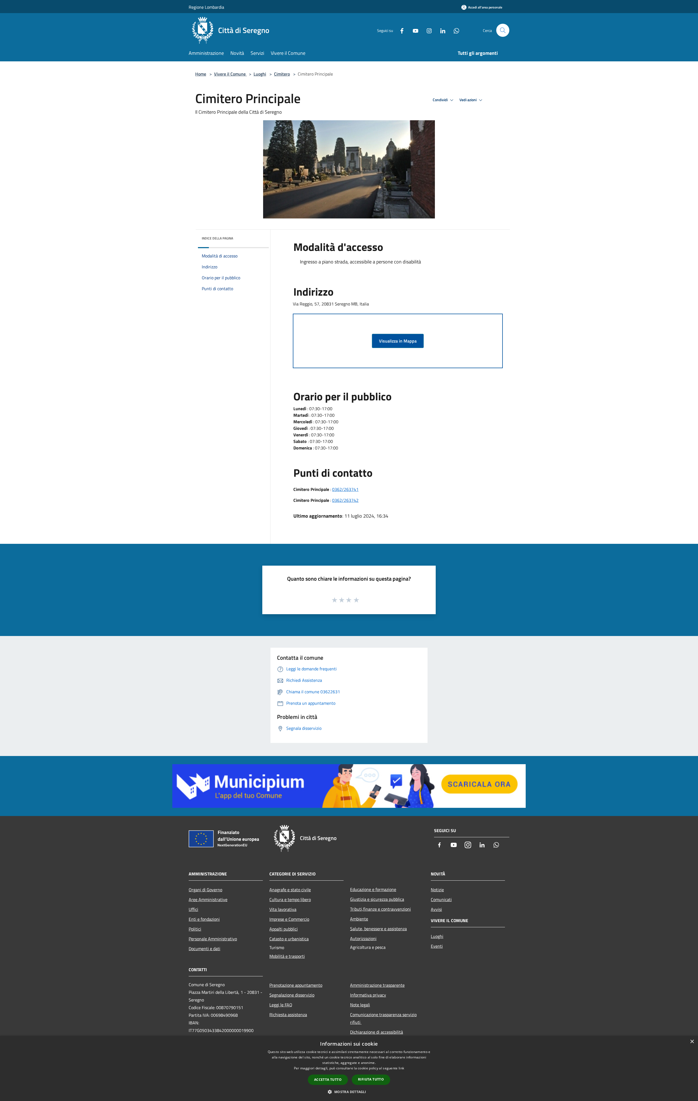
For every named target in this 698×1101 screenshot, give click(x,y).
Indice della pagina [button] (217, 238)
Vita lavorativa (282, 909)
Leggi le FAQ (280, 1004)
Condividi (441, 100)
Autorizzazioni (363, 938)
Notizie (437, 889)
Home (200, 74)
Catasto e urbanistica (289, 938)
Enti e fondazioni (204, 919)
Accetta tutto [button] (328, 1079)
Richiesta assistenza (288, 1014)
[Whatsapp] (454, 30)
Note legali (360, 1004)
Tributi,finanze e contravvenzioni (380, 909)
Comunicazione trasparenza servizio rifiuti (383, 1018)
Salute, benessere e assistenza (378, 928)
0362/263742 (345, 500)
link (401, 1068)
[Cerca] (502, 30)
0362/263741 (345, 489)
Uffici (193, 909)
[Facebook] (399, 30)
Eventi (437, 946)
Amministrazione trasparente (377, 985)
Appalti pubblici (283, 929)
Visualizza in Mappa (398, 341)
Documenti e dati (204, 948)
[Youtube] (413, 30)
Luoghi (260, 74)
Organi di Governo (205, 889)
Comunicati (441, 899)
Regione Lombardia (206, 7)
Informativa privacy (368, 995)
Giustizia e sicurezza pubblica (377, 899)
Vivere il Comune (230, 74)
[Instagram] (427, 30)
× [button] (692, 1042)
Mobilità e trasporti (287, 956)
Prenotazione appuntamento (295, 985)
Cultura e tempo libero (290, 899)
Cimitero (282, 74)
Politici (195, 929)
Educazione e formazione (373, 889)
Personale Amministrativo (213, 938)
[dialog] (349, 1068)
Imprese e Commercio (289, 919)
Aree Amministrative (208, 899)
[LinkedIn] (440, 30)
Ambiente (359, 919)
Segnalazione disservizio (291, 995)
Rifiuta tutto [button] (371, 1079)
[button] (349, 1091)
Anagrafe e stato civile (290, 889)
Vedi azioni (468, 100)
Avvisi (436, 909)
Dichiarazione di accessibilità (376, 1032)
